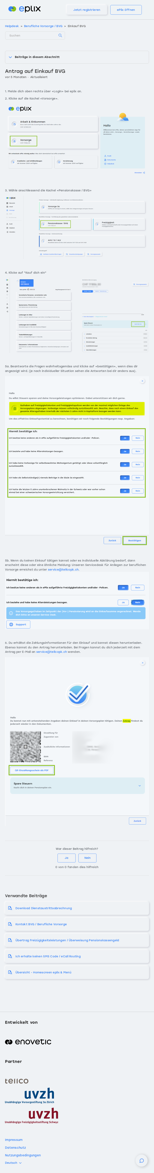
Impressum (14, 1140)
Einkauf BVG (77, 26)
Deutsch (11, 1163)
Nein (87, 858)
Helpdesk (12, 26)
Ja (66, 858)
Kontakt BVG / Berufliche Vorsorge (41, 924)
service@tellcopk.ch (63, 569)
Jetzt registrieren (86, 10)
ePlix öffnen (126, 10)
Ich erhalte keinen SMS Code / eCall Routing (48, 956)
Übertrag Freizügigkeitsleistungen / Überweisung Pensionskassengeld (67, 940)
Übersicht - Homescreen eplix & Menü (43, 972)
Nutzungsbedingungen (23, 1155)
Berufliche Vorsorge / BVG (43, 26)
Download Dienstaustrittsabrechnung (43, 908)
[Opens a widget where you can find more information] (142, 1163)
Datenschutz (15, 1148)
